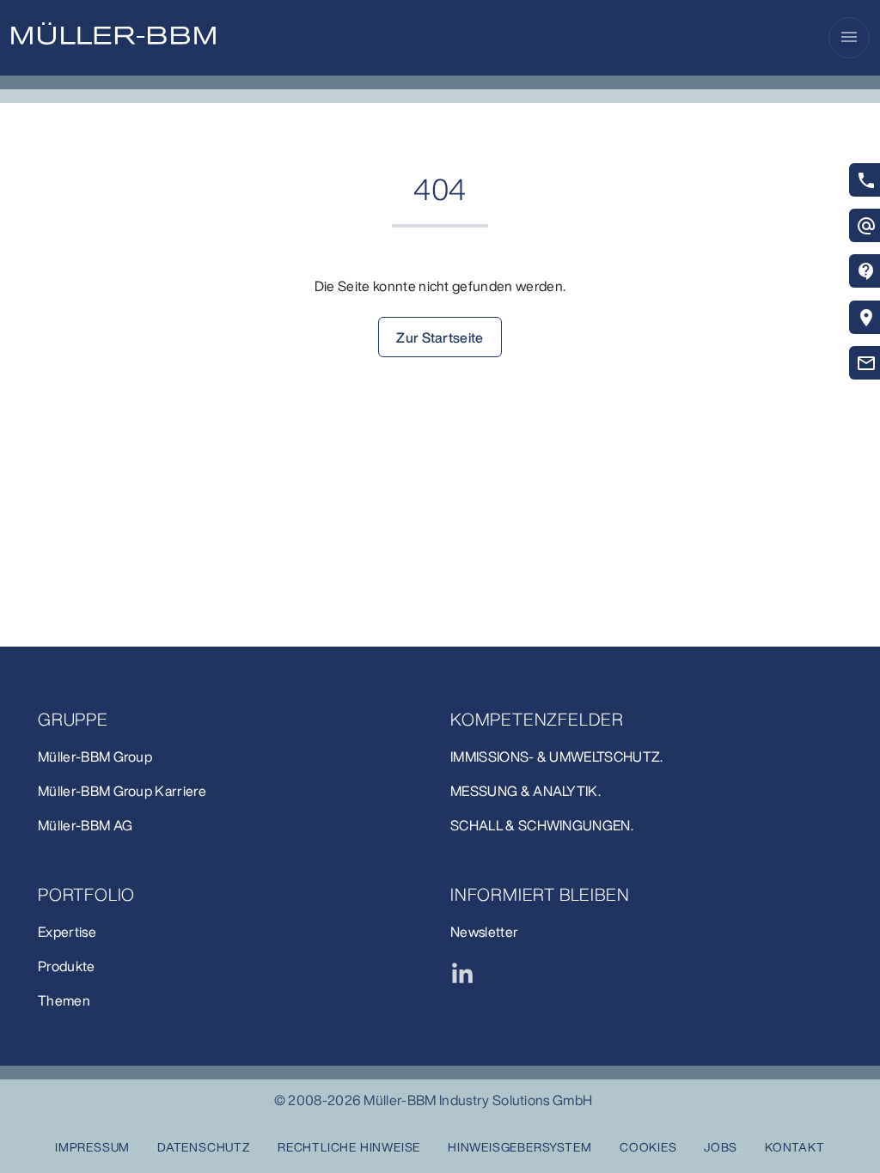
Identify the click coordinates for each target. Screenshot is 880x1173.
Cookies (648, 1147)
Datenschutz (203, 1147)
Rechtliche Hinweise (349, 1147)
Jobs (720, 1147)
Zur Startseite (439, 337)
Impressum (92, 1147)
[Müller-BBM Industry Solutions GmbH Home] (113, 33)
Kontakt (795, 1147)
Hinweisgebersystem (519, 1147)
